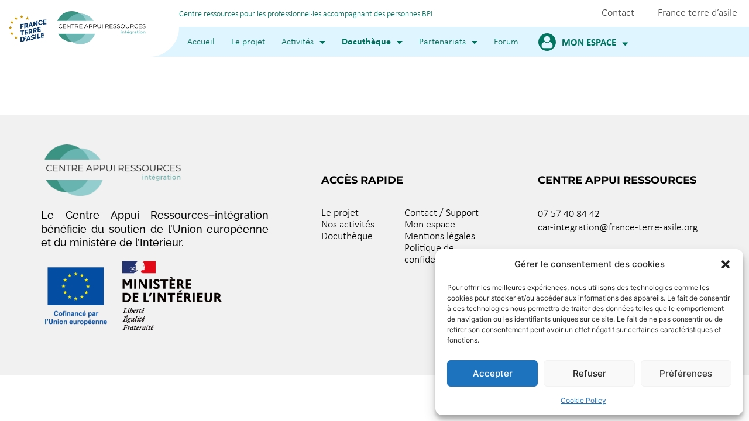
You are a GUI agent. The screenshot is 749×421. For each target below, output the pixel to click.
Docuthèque (366, 42)
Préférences (685, 373)
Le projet (248, 42)
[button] (725, 264)
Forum (506, 42)
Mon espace (589, 43)
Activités (297, 42)
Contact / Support (441, 213)
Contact (618, 13)
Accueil (201, 42)
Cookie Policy (583, 400)
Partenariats (442, 42)
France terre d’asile (697, 13)
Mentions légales (439, 236)
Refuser (589, 373)
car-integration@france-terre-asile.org (618, 227)
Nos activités (347, 224)
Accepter (493, 373)
